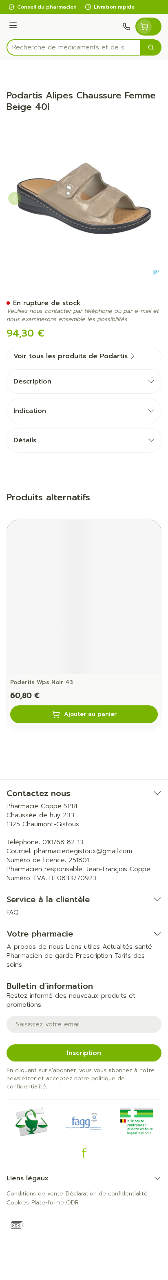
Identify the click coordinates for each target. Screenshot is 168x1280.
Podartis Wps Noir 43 (41, 682)
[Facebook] (84, 1153)
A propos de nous (35, 947)
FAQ (13, 912)
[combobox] (74, 47)
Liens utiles (83, 947)
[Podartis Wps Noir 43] (84, 597)
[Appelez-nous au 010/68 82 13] (126, 26)
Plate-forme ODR (55, 1202)
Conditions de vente (35, 1193)
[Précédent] (14, 198)
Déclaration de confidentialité (107, 1193)
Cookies (18, 1202)
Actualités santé (127, 947)
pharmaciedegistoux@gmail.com (83, 851)
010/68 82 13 (62, 842)
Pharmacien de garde (40, 956)
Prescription (94, 956)
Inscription (84, 1053)
